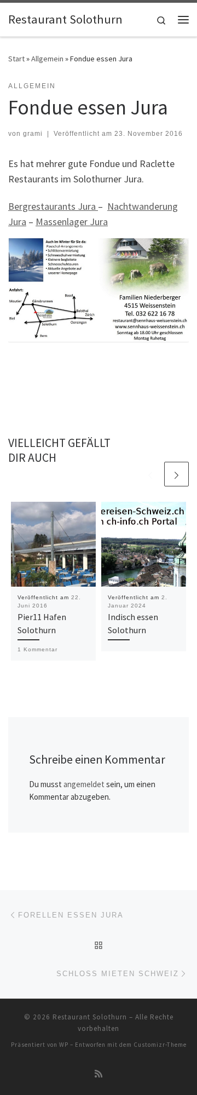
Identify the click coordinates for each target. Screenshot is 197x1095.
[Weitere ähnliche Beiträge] (176, 474)
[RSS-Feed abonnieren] (98, 1074)
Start (16, 59)
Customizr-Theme (160, 1044)
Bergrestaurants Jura (53, 206)
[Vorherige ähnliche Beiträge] (150, 474)
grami (33, 133)
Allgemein (47, 59)
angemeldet (84, 784)
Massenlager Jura (72, 221)
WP (63, 1044)
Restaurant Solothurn (90, 1017)
